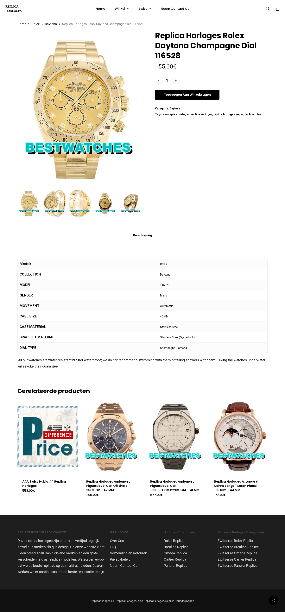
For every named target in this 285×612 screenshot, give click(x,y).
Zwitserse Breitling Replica (238, 547)
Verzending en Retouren (128, 553)
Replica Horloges (13, 8)
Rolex (36, 24)
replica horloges (201, 114)
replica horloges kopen (229, 114)
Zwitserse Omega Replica (237, 553)
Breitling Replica (176, 547)
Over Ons (117, 541)
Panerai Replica (175, 565)
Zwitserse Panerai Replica (237, 565)
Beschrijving (142, 235)
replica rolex (253, 114)
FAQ (113, 547)
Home (21, 24)
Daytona (51, 24)
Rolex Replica (174, 541)
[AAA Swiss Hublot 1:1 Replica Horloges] (47, 437)
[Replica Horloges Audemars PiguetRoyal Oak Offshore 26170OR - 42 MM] (111, 437)
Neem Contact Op (123, 565)
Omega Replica (175, 553)
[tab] (142, 235)
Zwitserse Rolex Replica (236, 541)
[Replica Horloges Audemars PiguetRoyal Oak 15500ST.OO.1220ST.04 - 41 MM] (175, 437)
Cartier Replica (175, 559)
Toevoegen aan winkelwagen (187, 94)
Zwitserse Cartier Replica (237, 559)
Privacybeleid (120, 559)
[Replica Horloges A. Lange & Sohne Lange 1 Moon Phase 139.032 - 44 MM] (239, 437)
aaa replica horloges (176, 114)
